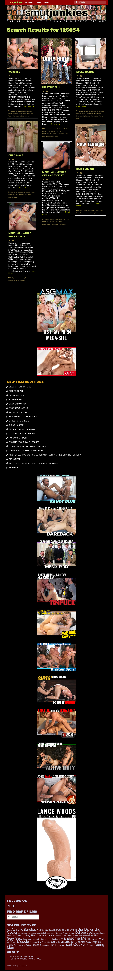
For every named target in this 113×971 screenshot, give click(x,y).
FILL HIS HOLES (16, 395)
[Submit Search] (76, 2)
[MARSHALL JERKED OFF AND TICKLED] (56, 155)
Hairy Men (26, 939)
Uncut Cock (72, 944)
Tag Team (22, 945)
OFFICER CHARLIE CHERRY (22, 433)
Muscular (33, 942)
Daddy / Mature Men (48, 935)
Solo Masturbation (63, 941)
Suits (16, 945)
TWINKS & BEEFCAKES (19, 412)
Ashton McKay (14, 111)
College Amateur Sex (64, 933)
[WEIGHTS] (22, 53)
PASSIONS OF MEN (18, 438)
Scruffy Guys (23, 194)
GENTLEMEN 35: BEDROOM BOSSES (26, 450)
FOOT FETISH (63, 219)
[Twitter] (9, 906)
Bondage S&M (36, 933)
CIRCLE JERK (20, 192)
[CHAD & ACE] (22, 136)
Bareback (23, 111)
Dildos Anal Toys (76, 936)
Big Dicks (70, 929)
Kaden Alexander (58, 133)
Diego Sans (89, 113)
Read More (29, 106)
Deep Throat (64, 936)
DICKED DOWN (16, 391)
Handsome (56, 939)
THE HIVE (13, 467)
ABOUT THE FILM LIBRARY (22, 956)
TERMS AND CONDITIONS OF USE (25, 959)
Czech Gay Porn (26, 935)
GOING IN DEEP (16, 425)
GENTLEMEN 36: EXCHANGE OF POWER (27, 446)
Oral (39, 942)
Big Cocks (58, 930)
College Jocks (17, 113)
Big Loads (21, 933)
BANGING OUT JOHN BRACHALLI (24, 416)
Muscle (48, 136)
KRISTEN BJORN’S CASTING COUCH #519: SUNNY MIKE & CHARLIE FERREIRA (45, 455)
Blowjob (27, 933)
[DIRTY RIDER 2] (56, 61)
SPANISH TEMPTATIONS (20, 387)
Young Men (94, 213)
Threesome (94, 116)
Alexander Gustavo (50, 129)
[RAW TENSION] (90, 145)
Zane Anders (25, 116)
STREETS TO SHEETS (19, 421)
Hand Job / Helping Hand (50, 221)
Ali (58, 129)
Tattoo (28, 945)
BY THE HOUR (15, 399)
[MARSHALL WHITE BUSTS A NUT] (22, 216)
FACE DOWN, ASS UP (18, 408)
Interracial (93, 939)
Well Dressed (88, 945)
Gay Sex (61, 131)
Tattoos (87, 116)
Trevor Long (16, 116)
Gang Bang (26, 113)
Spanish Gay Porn (87, 941)
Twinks (52, 945)
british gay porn (48, 933)
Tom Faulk (54, 136)
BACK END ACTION (17, 404)
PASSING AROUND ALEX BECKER (24, 442)
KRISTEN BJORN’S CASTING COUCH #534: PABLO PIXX (34, 463)
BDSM (42, 930)
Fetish (85, 936)
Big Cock (49, 930)
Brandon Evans (98, 111)
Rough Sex (46, 942)
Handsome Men (47, 133)
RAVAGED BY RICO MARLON (22, 429)
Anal (9, 930)
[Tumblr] (13, 906)
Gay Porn (94, 935)
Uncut (59, 945)
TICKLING (54, 224)
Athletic (90, 111)
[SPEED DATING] (90, 53)
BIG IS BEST (14, 459)
